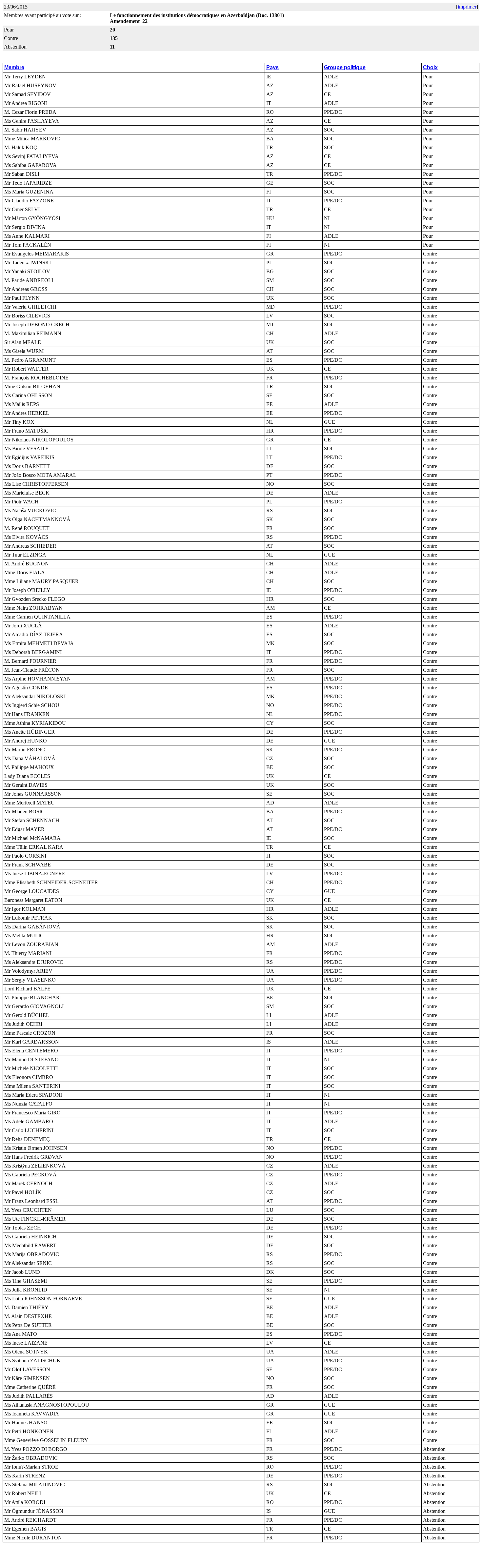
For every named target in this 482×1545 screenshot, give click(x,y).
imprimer (467, 7)
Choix (430, 67)
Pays (272, 67)
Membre (14, 67)
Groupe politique (345, 67)
